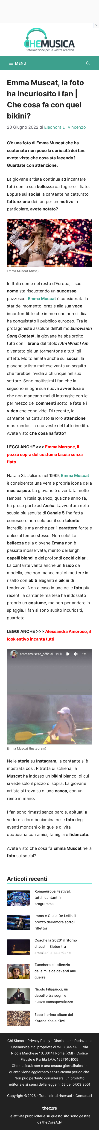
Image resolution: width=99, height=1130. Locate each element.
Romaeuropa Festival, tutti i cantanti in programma (53, 897)
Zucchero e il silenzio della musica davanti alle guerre (55, 971)
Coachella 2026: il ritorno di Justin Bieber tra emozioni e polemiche (56, 946)
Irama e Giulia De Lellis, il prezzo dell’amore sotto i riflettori (55, 922)
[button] (88, 63)
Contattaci (84, 1096)
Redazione (83, 1041)
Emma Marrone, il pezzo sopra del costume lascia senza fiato (45, 454)
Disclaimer (62, 1041)
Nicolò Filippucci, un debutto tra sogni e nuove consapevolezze (54, 995)
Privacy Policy (38, 1041)
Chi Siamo (15, 1041)
